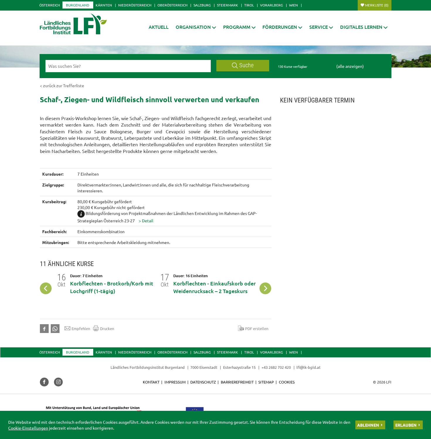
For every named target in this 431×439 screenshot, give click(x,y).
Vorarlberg (271, 5)
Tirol (249, 5)
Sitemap (266, 381)
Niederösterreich (134, 5)
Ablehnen (368, 425)
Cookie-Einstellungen (28, 427)
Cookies (287, 381)
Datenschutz (203, 381)
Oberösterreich (172, 5)
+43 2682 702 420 (276, 367)
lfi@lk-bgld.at (308, 367)
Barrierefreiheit (237, 381)
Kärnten (104, 5)
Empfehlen (81, 328)
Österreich (49, 5)
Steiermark (227, 5)
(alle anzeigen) (350, 66)
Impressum (175, 381)
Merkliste (376, 5)
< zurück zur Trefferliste (62, 85)
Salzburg (202, 5)
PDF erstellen (256, 328)
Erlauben (406, 425)
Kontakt (151, 381)
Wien (293, 5)
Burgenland (77, 5)
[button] (196, 26)
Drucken (107, 328)
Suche (246, 65)
